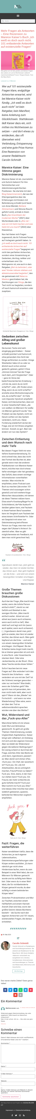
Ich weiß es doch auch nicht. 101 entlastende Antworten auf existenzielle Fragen (17, 246)
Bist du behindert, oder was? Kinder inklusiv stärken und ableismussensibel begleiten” (17, 270)
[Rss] (24, 1115)
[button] (18, 16)
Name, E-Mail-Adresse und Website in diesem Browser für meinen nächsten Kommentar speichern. (17, 1091)
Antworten (3, 1023)
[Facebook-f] (12, 1115)
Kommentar (5, 1043)
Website (3, 1081)
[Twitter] (16, 1115)
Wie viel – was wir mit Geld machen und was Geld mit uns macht (17, 224)
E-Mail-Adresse (7, 1073)
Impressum (9, 1110)
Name (3, 1066)
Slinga (21, 282)
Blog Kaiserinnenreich (12, 194)
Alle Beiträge (18, 971)
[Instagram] (20, 1115)
